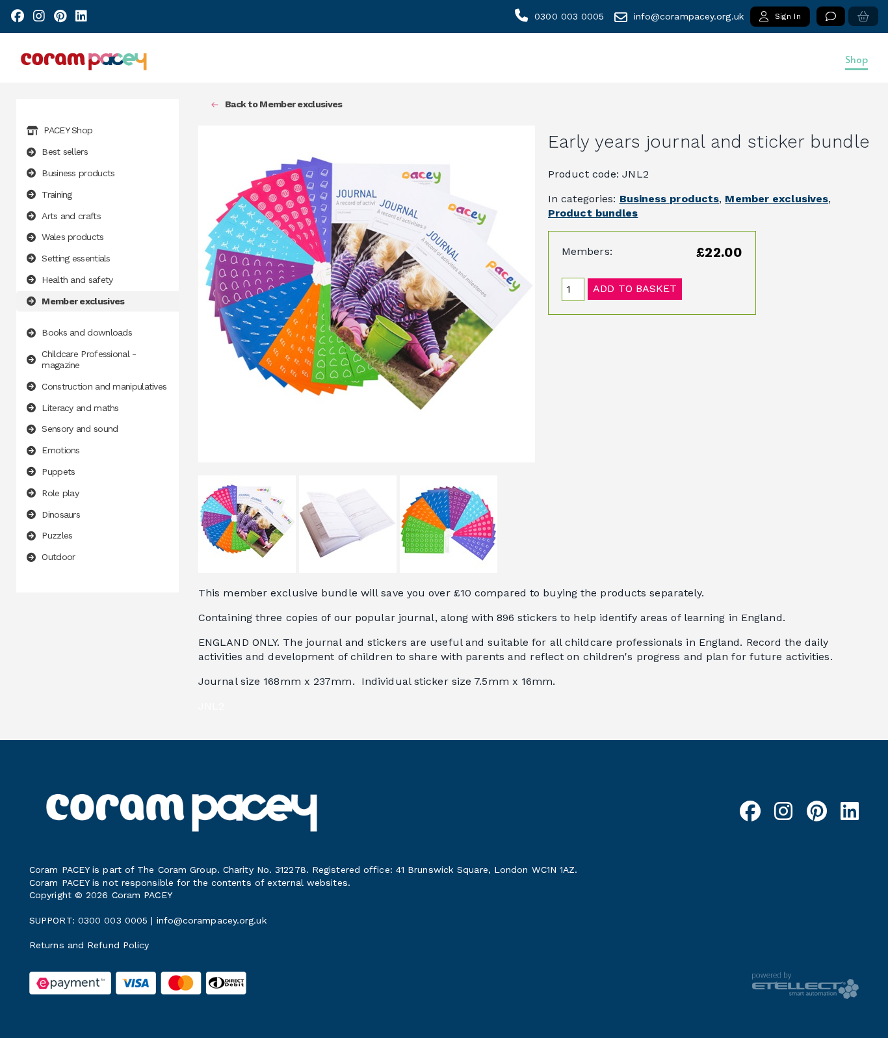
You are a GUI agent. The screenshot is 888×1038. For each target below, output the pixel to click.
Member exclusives (776, 199)
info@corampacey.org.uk (689, 16)
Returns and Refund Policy (89, 945)
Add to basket (635, 288)
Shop (856, 59)
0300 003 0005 (569, 16)
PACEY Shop (68, 130)
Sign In (788, 16)
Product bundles (593, 213)
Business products (670, 199)
